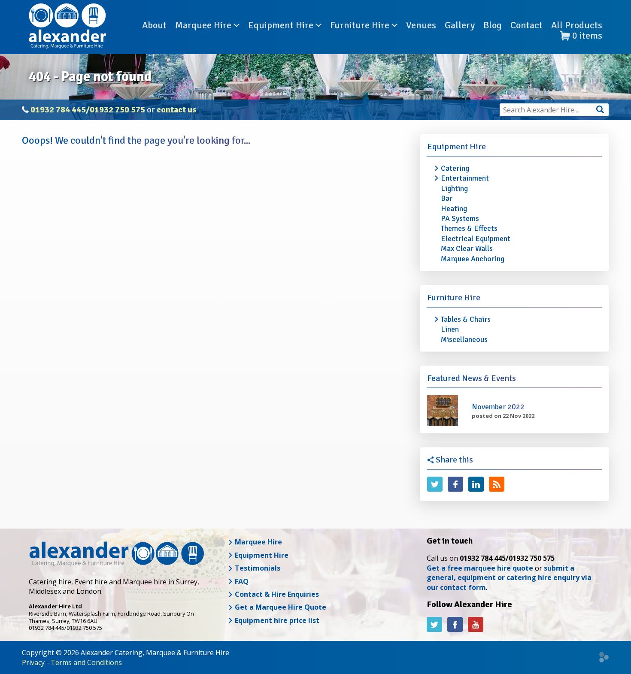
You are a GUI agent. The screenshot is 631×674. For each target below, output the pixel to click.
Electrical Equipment (475, 238)
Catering (455, 168)
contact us (177, 109)
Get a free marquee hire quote (480, 568)
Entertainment (465, 178)
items (587, 36)
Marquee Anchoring (472, 258)
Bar (446, 198)
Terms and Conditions (86, 662)
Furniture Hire (360, 25)
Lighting (454, 188)
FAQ (241, 581)
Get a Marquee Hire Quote (279, 607)
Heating (454, 208)
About (154, 25)
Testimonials (256, 568)
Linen (450, 329)
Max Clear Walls (467, 248)
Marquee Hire (204, 25)
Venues (421, 25)
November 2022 (498, 406)
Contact (526, 25)
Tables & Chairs (466, 319)
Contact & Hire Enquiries (276, 594)
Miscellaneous (464, 339)
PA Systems (460, 218)
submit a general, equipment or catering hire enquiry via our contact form (509, 577)
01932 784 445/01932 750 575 (87, 109)
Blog (492, 25)
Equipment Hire (282, 25)
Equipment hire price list (276, 620)
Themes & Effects (469, 228)
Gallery (460, 25)
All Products (576, 25)
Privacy (33, 662)
